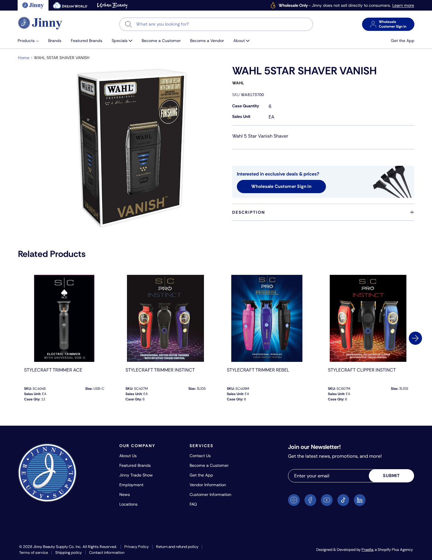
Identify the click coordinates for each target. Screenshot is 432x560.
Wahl (238, 83)
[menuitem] (30, 41)
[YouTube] (327, 500)
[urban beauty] (112, 5)
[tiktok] (343, 500)
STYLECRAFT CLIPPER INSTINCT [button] (362, 370)
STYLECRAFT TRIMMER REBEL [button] (258, 370)
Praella (367, 549)
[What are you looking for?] (128, 24)
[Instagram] (294, 500)
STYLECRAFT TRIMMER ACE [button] (53, 370)
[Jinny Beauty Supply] (40, 23)
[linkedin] (360, 500)
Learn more (403, 5)
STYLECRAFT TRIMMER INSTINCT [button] (160, 370)
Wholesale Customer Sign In (281, 186)
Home (23, 57)
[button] (30, 41)
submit (391, 476)
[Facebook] (310, 500)
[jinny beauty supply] (33, 5)
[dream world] (70, 5)
